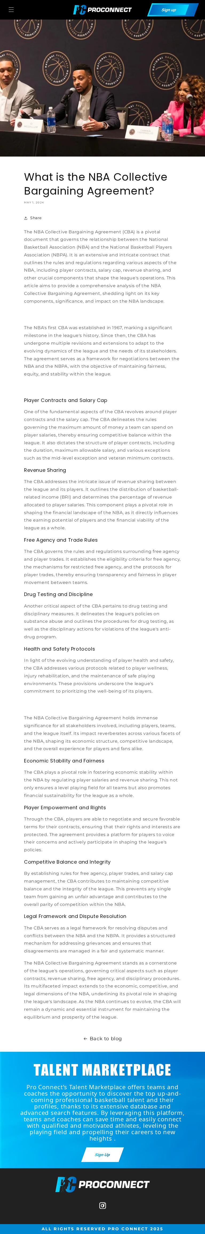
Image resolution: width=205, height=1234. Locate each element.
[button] (11, 10)
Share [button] (36, 217)
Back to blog (106, 1039)
